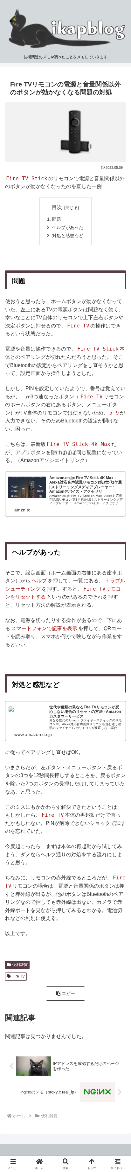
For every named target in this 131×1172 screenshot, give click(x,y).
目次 (57, 207)
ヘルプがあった (67, 227)
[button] (65, 993)
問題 (56, 219)
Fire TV (18, 976)
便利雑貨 (20, 964)
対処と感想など (67, 235)
